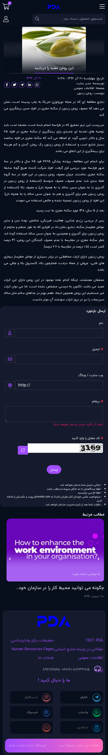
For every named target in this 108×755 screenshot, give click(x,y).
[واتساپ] (89, 712)
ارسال (54, 469)
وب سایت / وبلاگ (90, 375)
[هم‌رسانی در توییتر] (14, 85)
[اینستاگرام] (37, 697)
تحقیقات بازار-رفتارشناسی (32, 640)
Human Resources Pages (33, 649)
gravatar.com (42, 496)
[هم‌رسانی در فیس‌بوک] (7, 85)
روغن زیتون (84, 93)
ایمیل (96, 349)
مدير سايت (83, 83)
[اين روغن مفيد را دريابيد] (54, 622)
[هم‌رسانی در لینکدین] (29, 85)
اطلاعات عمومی (84, 88)
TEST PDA (94, 640)
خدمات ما (46, 657)
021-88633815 (78, 669)
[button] (98, 558)
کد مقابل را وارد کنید (86, 438)
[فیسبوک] (38, 712)
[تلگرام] (90, 697)
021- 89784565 (55, 669)
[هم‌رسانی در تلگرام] (22, 85)
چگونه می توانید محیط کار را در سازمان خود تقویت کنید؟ (61, 588)
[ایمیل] (46, 727)
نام (101, 323)
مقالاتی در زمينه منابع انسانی (78, 649)
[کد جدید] (23, 450)
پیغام (96, 401)
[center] (37, 19)
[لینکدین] (88, 727)
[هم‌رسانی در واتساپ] (37, 85)
